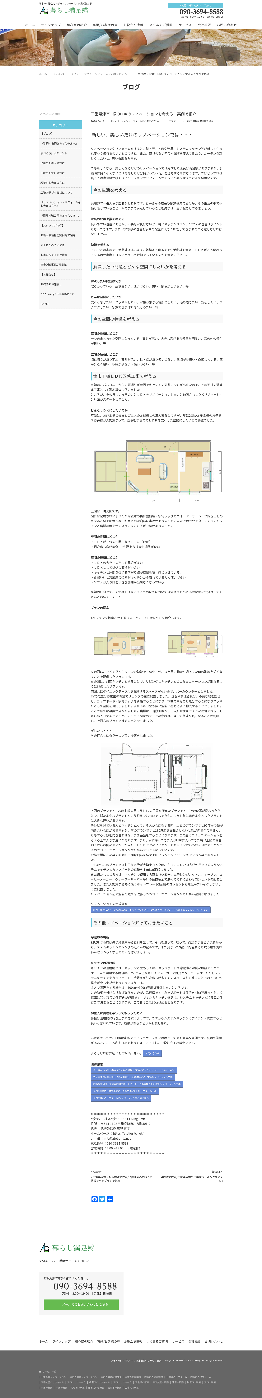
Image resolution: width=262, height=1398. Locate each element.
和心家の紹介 (77, 24)
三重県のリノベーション (53, 1377)
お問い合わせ (227, 24)
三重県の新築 (142, 1382)
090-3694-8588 (201, 12)
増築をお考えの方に (52, 183)
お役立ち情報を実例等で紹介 (198, 121)
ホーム (30, 24)
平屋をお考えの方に (52, 163)
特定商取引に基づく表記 (148, 1360)
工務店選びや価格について (56, 192)
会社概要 (204, 24)
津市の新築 (178, 1382)
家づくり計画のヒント (53, 153)
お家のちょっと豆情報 (53, 255)
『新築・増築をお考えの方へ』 (59, 143)
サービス (185, 24)
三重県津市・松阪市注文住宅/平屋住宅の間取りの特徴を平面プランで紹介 (122, 1179)
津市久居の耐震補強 (111, 1377)
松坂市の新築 (194, 1382)
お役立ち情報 (133, 24)
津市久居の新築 (160, 1382)
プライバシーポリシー (122, 1360)
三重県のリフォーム (176, 1377)
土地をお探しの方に (52, 173)
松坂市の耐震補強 (153, 1377)
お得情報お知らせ (51, 284)
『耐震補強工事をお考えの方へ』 (60, 215)
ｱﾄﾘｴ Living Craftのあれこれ (57, 294)
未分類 (44, 304)
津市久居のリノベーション (83, 1377)
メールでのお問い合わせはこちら (84, 1304)
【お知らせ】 (48, 274)
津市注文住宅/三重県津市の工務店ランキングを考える (191, 1179)
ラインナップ (51, 24)
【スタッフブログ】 (52, 225)
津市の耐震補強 (133, 1377)
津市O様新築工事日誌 (53, 264)
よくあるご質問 (161, 24)
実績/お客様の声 (105, 24)
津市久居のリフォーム (52, 1382)
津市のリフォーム (76, 1382)
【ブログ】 (172, 121)
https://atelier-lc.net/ (128, 1133)
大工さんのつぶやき (52, 245)
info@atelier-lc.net (117, 1138)
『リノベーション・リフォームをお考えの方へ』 (135, 121)
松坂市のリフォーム (200, 1377)
